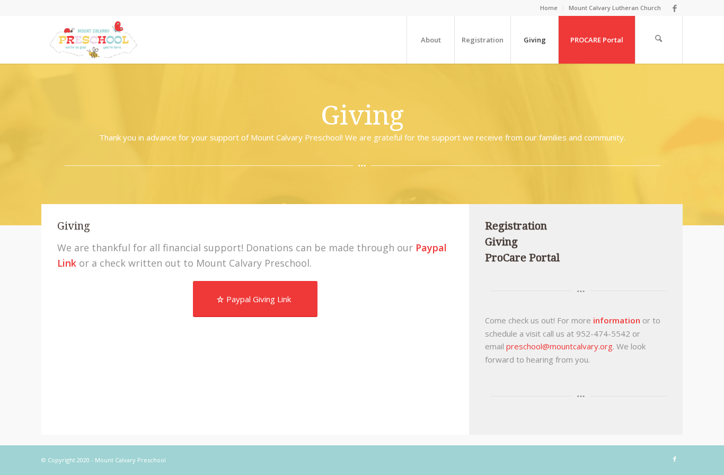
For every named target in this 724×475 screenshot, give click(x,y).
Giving (501, 241)
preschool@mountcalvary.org (559, 346)
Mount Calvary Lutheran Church (615, 8)
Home (549, 8)
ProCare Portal (522, 257)
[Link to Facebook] (675, 8)
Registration (516, 225)
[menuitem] (549, 8)
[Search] (659, 40)
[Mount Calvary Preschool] (93, 40)
